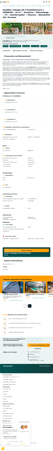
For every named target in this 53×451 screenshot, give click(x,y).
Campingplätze (12, 5)
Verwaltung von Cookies (31, 442)
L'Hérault (5, 398)
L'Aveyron (5, 393)
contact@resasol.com (35, 356)
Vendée (32, 5)
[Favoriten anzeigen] (49, 2)
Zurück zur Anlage (26, 250)
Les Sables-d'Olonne (7, 418)
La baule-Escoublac (7, 415)
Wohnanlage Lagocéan (8, 379)
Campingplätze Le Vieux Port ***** (11, 376)
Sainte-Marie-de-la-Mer (8, 413)
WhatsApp (32, 354)
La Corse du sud (6, 389)
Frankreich (19, 5)
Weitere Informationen (36, 50)
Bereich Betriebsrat (7, 423)
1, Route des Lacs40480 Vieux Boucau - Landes (37, 360)
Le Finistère (5, 391)
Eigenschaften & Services (20, 50)
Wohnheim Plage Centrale (10, 294)
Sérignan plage (6, 406)
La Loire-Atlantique (7, 396)
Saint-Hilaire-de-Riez (40, 5)
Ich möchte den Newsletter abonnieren (38, 346)
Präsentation (6, 50)
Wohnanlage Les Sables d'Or (9, 381)
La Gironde (5, 401)
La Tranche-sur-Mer (7, 408)
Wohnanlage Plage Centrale (9, 384)
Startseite (5, 5)
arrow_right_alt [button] (30, 306)
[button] (4, 287)
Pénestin (5, 411)
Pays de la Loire (26, 5)
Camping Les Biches (7, 21)
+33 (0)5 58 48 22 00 (35, 351)
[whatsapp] (44, 2)
